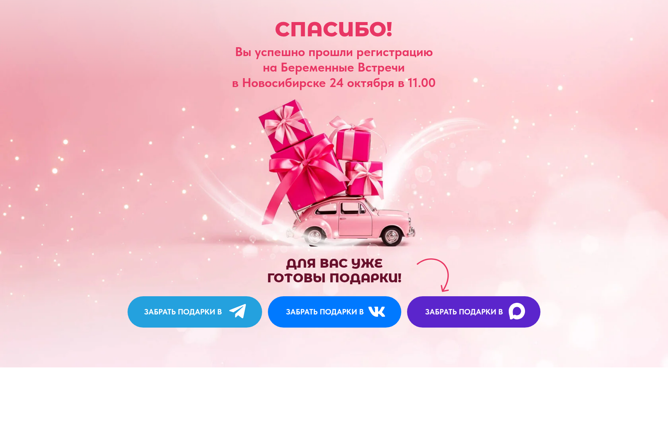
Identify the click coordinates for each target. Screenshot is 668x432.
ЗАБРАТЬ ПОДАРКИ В (183, 311)
